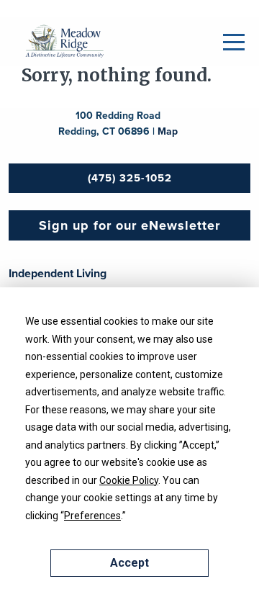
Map (168, 131)
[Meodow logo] (64, 41)
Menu (234, 42)
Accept (129, 563)
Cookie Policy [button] (128, 480)
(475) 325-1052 (130, 178)
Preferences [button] (92, 515)
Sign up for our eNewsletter (129, 225)
